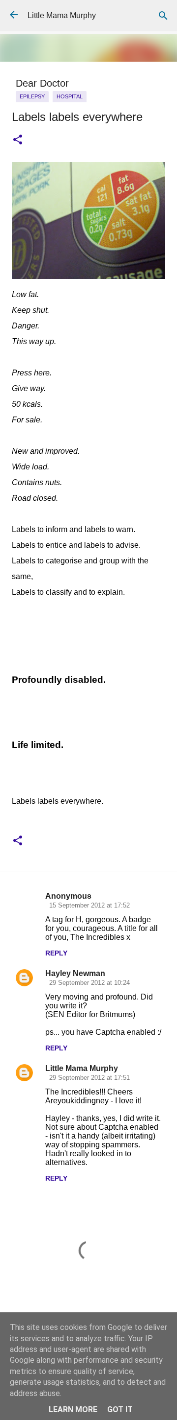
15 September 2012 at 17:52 (89, 905)
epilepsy (32, 96)
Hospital (70, 96)
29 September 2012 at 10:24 (89, 982)
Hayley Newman (75, 973)
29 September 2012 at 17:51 (89, 1077)
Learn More (73, 1409)
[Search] (163, 15)
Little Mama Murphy (62, 15)
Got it (120, 1409)
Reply (56, 953)
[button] (18, 140)
